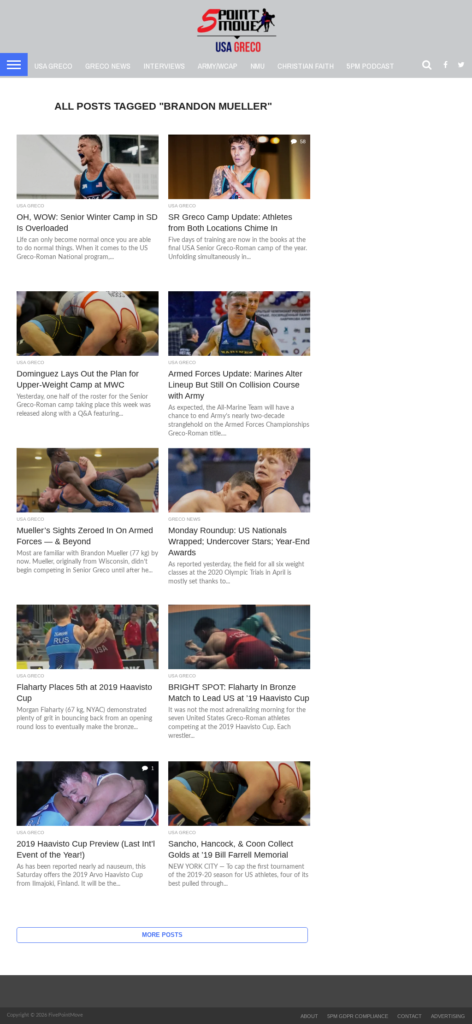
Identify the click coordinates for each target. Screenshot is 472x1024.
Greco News (107, 65)
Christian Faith (305, 65)
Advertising (448, 1016)
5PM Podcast (370, 65)
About (309, 1016)
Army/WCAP (217, 65)
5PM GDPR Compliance (357, 1016)
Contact (409, 1016)
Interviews (164, 65)
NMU (257, 65)
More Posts (162, 934)
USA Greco (53, 65)
